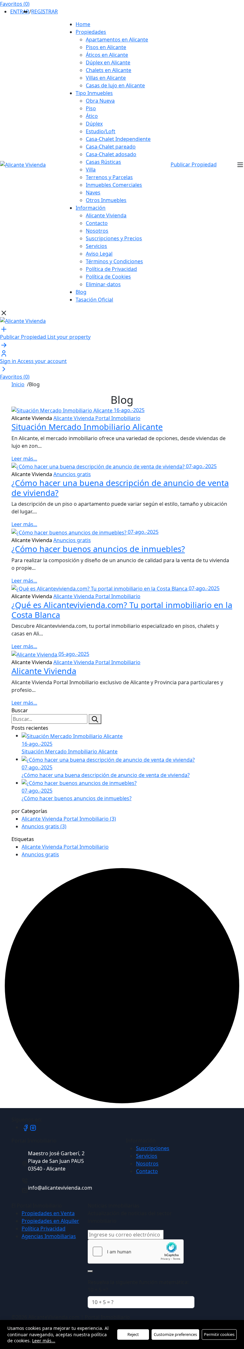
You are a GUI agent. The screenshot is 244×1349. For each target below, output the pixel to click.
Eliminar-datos (103, 284)
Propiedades (91, 31)
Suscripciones (152, 1148)
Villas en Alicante (106, 77)
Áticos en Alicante (107, 54)
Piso (91, 108)
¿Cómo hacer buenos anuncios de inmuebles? (98, 548)
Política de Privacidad (111, 268)
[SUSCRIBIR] (90, 1271)
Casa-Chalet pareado (111, 146)
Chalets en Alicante (108, 70)
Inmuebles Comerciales (114, 184)
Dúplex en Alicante (108, 62)
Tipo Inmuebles (94, 93)
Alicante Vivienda (106, 215)
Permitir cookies (219, 1334)
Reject (133, 1334)
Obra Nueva (100, 100)
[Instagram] (33, 1127)
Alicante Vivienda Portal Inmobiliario (96, 418)
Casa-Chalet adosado (111, 154)
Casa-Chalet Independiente (118, 138)
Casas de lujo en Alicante (115, 85)
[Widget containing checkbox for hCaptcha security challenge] (136, 1251)
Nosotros (97, 230)
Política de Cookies (108, 276)
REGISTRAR (44, 11)
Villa (91, 169)
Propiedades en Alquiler (50, 1220)
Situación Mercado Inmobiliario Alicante (87, 426)
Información (90, 207)
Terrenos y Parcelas (109, 177)
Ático (92, 116)
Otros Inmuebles (106, 200)
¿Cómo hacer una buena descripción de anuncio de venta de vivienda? (120, 487)
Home (83, 24)
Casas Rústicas (103, 161)
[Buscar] (95, 719)
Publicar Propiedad (194, 164)
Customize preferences (175, 1334)
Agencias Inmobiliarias (49, 1236)
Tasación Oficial (94, 299)
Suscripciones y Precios (114, 238)
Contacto (97, 223)
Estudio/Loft (100, 131)
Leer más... (24, 458)
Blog (81, 291)
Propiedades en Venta (48, 1213)
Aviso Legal (99, 253)
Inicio (17, 384)
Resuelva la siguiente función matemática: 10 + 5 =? (138, 1286)
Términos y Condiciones (114, 261)
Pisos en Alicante (106, 47)
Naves (93, 192)
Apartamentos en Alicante (117, 39)
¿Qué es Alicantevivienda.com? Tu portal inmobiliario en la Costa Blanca (121, 609)
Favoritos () (15, 3)
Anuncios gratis (72, 474)
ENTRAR (19, 11)
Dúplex (94, 123)
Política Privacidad (43, 1228)
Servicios (96, 246)
